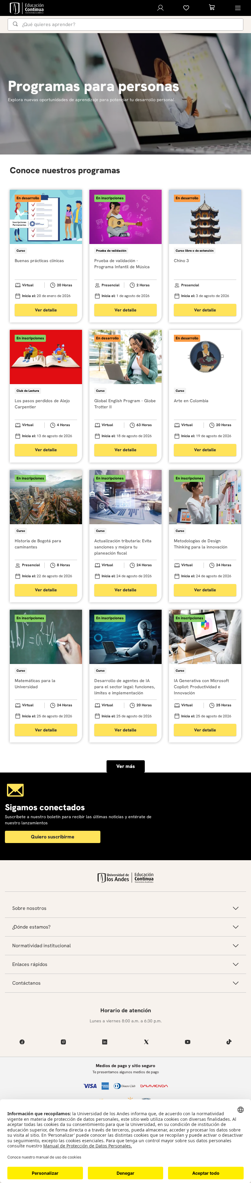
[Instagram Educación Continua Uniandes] (63, 1041)
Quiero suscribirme (52, 837)
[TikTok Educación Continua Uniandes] (229, 1041)
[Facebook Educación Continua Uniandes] (22, 1041)
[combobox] (125, 24)
